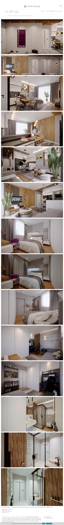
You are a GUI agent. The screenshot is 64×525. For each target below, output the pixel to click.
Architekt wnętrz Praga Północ (26, 519)
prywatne (12, 11)
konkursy (17, 12)
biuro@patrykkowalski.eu (49, 518)
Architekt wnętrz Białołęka (6, 518)
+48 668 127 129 (48, 516)
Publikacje (52, 11)
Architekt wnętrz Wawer (8, 519)
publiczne (17, 11)
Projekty (18, 15)
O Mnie (42, 11)
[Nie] (62, 523)
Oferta (46, 11)
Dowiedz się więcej (49, 523)
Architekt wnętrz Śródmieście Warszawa (8, 521)
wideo (11, 12)
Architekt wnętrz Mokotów (15, 518)
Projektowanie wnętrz (29, 516)
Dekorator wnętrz (36, 516)
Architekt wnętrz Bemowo (24, 518)
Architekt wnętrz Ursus (31, 518)
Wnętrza (22, 15)
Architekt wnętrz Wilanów (17, 519)
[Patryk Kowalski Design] (32, 6)
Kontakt (60, 11)
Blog (56, 11)
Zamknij (43, 523)
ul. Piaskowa (30, 15)
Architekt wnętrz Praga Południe (36, 519)
